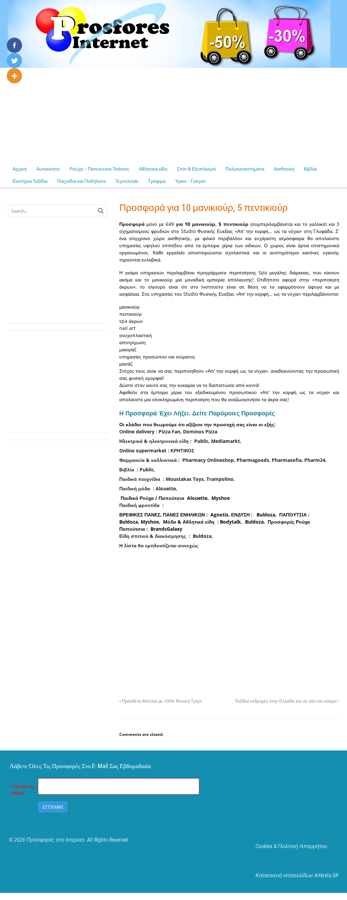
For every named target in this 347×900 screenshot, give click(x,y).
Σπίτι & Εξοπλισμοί (196, 169)
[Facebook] (14, 45)
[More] (14, 75)
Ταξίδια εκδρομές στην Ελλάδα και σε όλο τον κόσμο (286, 701)
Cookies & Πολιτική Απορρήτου (291, 846)
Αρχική (20, 169)
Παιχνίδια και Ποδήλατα (81, 181)
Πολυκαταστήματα (244, 169)
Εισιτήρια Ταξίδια (30, 181)
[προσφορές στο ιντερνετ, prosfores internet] (169, 64)
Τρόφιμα (157, 181)
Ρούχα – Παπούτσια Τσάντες (99, 169)
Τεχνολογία (126, 181)
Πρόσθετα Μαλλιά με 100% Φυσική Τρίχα (161, 701)
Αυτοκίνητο (48, 169)
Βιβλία (310, 169)
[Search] (101, 210)
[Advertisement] (173, 115)
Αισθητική (284, 169)
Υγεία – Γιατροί (190, 181)
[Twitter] (14, 60)
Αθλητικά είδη (153, 169)
